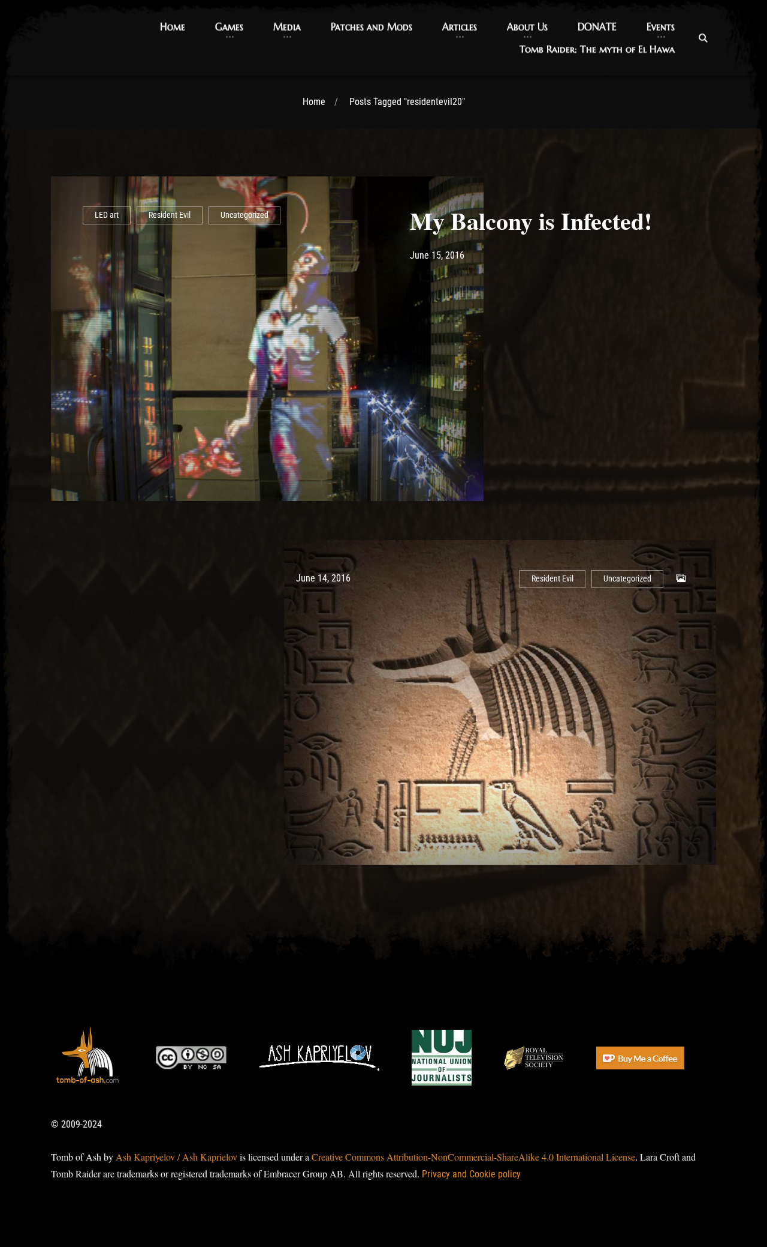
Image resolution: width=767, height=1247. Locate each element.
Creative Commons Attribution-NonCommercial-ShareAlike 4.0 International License (473, 1156)
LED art (107, 215)
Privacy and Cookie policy (471, 1174)
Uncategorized (244, 215)
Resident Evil (170, 215)
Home (314, 101)
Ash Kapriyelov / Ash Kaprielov (176, 1156)
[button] (172, 27)
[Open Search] (703, 37)
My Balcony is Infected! (531, 220)
